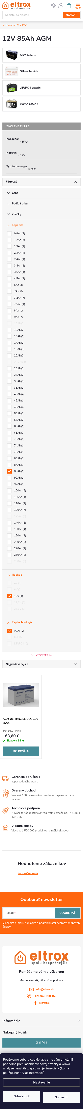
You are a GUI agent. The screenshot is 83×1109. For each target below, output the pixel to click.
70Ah (19, 439)
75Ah (19, 452)
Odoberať (67, 913)
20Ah (19, 355)
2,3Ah (19, 253)
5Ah (18, 285)
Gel (17, 637)
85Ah (25, 142)
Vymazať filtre (43, 655)
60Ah (19, 426)
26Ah (19, 368)
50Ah (19, 413)
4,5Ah (19, 278)
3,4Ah (19, 266)
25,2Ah (20, 362)
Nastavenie (41, 1082)
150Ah (19, 529)
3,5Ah (19, 272)
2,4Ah (19, 259)
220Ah (19, 548)
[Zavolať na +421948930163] (53, 5)
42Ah (19, 400)
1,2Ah (19, 240)
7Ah (18, 291)
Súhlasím (61, 1097)
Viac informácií (33, 1073)
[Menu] (77, 5)
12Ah (19, 330)
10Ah (19, 323)
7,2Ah (19, 298)
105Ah (19, 497)
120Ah (19, 510)
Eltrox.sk (44, 1003)
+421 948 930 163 (44, 996)
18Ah (19, 349)
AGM (33, 169)
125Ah (19, 516)
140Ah (19, 523)
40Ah (19, 394)
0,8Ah (19, 233)
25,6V (19, 609)
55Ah (19, 420)
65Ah (19, 433)
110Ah (19, 503)
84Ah (19, 465)
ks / (41, 1043)
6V (17, 589)
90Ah (19, 478)
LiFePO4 (20, 643)
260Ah (19, 555)
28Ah (19, 375)
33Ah (19, 381)
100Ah (19, 490)
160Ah (19, 535)
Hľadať (71, 15)
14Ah (19, 336)
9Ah (18, 317)
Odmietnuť (21, 1096)
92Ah (19, 484)
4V (17, 583)
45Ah (19, 407)
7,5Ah (19, 304)
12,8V (19, 602)
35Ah (19, 388)
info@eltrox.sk (44, 989)
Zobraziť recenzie (28, 873)
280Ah (19, 561)
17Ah (19, 343)
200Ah (19, 542)
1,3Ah (19, 246)
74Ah (19, 445)
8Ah (18, 310)
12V (22, 155)
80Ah (19, 458)
